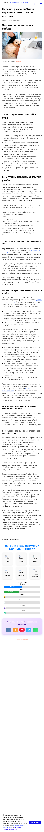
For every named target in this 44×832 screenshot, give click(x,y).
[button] (35, 4)
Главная (5, 2)
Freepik (18, 62)
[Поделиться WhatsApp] (35, 630)
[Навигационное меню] (41, 4)
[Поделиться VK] (8, 630)
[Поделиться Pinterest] (22, 630)
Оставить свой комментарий (22, 639)
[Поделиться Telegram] (28, 630)
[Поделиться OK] (15, 630)
